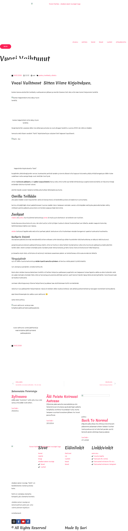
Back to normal (95, 420)
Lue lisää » (15, 408)
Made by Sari (76, 527)
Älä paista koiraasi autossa (62, 398)
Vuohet (109, 42)
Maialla (14, 218)
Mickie (14, 231)
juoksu (41, 75)
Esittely (84, 42)
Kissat (101, 42)
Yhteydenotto (121, 42)
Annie (45, 218)
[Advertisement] (64, 364)
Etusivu (75, 42)
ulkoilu (53, 75)
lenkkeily (47, 75)
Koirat (93, 42)
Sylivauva (19, 396)
